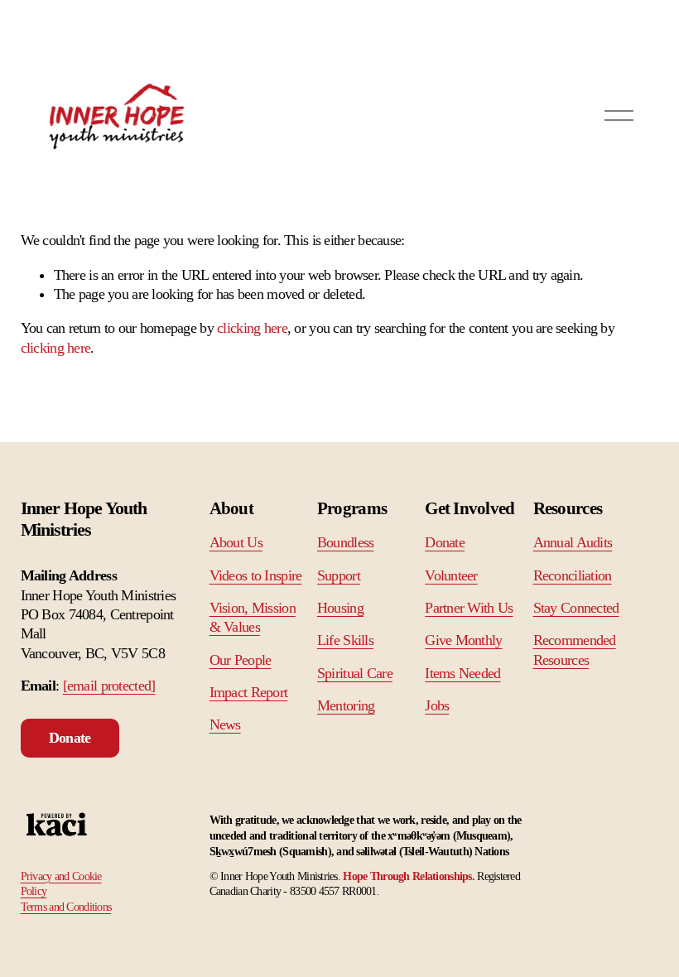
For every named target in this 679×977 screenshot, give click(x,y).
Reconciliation (572, 575)
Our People (240, 660)
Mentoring (346, 705)
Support (338, 575)
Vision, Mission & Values (252, 617)
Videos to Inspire (255, 575)
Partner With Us (469, 607)
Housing (340, 607)
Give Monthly (463, 640)
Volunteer (451, 575)
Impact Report (248, 692)
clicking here (252, 328)
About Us (235, 542)
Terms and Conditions (66, 906)
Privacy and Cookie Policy (61, 883)
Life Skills (345, 640)
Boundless (345, 542)
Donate (70, 737)
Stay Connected (576, 607)
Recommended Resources (574, 649)
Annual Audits (573, 542)
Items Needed (462, 673)
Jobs (437, 705)
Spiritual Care (354, 673)
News (225, 724)
